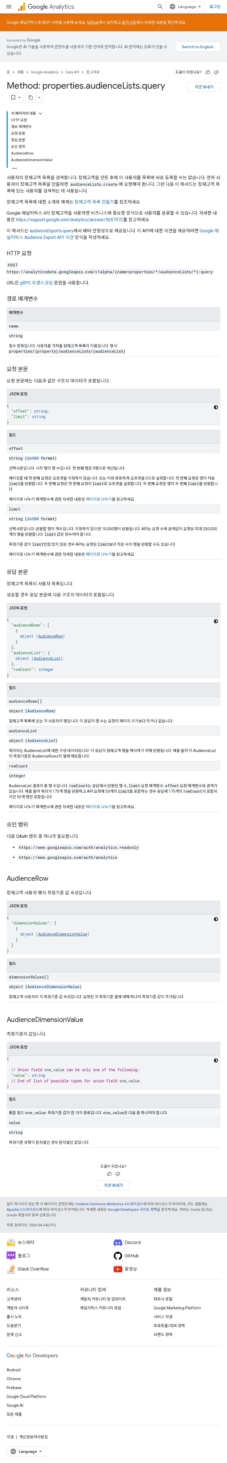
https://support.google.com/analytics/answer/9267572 (69, 219)
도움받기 (14, 1325)
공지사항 (129, 22)
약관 (10, 1437)
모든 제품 (14, 1414)
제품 (20, 72)
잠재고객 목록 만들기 (94, 202)
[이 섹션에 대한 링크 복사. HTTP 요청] (37, 254)
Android (13, 1370)
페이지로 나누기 (99, 499)
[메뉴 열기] (8, 6)
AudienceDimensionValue (62, 934)
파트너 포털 (163, 1299)
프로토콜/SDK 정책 (169, 1325)
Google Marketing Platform (177, 1308)
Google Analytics (44, 72)
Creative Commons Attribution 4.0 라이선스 (109, 1204)
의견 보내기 (204, 86)
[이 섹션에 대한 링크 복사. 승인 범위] (33, 825)
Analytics (61, 7)
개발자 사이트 (18, 1308)
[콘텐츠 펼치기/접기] (40, 113)
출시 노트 (14, 1317)
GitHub (93, 22)
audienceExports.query (52, 230)
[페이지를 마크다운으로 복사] (31, 97)
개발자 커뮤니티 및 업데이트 (103, 1299)
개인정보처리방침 (33, 1437)
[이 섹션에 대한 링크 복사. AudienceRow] (54, 879)
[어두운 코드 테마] (215, 407)
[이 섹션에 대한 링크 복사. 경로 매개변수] (43, 299)
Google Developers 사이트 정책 (132, 1209)
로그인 (215, 6)
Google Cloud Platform (26, 1396)
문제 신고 (14, 1334)
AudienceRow (50, 636)
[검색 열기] (160, 6)
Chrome (14, 1379)
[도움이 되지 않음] (216, 72)
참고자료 (93, 72)
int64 (32, 458)
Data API (72, 72)
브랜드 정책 (163, 1334)
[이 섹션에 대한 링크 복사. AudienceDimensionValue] (88, 1020)
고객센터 (14, 1299)
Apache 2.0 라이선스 (23, 1209)
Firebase (14, 1387)
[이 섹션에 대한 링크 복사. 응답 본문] (33, 572)
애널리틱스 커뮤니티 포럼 (100, 1308)
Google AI (15, 1405)
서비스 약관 (163, 1317)
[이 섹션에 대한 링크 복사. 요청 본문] (33, 369)
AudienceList (47, 658)
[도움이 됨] (208, 72)
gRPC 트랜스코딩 (36, 282)
